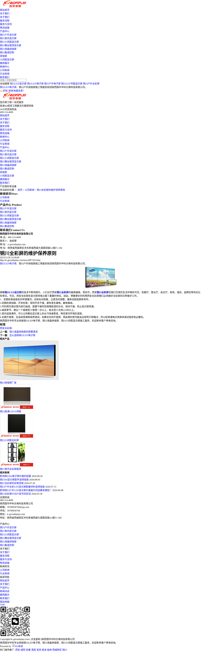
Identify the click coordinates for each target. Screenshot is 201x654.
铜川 (64, 650)
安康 (28, 650)
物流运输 (4, 27)
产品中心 (4, 31)
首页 (20, 190)
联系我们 (4, 77)
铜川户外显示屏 (8, 35)
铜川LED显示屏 (18, 83)
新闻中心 (4, 66)
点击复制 (35, 639)
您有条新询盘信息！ (14, 90)
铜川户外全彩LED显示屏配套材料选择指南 (22, 486)
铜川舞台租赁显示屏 (10, 45)
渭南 (33, 650)
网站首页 (4, 10)
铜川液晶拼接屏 (8, 49)
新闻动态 (4, 591)
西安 (17, 650)
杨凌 (44, 650)
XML (2, 604)
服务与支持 (6, 24)
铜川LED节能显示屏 (71, 83)
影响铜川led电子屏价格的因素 (16, 476)
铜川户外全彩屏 (91, 83)
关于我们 (4, 13)
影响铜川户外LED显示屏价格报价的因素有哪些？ (26, 490)
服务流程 (4, 20)
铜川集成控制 (7, 52)
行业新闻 (4, 73)
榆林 (49, 650)
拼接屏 (3, 56)
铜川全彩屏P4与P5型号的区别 (15, 494)
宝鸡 (38, 650)
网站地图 (4, 602)
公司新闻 (4, 70)
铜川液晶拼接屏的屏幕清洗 (23, 331)
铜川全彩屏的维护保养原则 (51, 190)
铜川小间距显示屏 (9, 42)
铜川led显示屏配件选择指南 (14, 479)
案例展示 (4, 63)
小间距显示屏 (7, 59)
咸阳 (23, 650)
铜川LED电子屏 (35, 83)
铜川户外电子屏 (52, 83)
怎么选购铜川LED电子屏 (22, 335)
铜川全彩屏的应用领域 (12, 483)
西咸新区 (57, 650)
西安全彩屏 (6, 328)
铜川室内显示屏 (8, 38)
